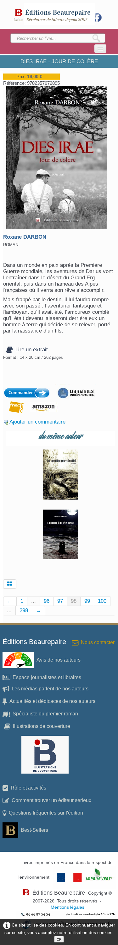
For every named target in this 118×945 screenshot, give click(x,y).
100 (102, 601)
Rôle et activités (28, 787)
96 (46, 601)
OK (59, 939)
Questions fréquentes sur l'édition (46, 812)
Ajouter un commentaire (37, 422)
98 (73, 601)
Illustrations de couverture (41, 726)
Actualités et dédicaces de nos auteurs (52, 701)
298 (24, 610)
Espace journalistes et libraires (47, 677)
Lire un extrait (31, 350)
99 (87, 601)
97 (60, 601)
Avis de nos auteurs (59, 660)
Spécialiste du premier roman (45, 713)
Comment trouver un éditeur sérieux (51, 800)
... (33, 601)
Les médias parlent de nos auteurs (50, 688)
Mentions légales (67, 907)
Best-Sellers (34, 830)
